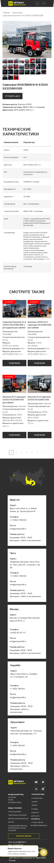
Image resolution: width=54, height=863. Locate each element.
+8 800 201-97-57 (18, 632)
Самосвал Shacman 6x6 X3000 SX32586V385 (23, 15)
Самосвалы (17, 12)
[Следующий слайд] (47, 39)
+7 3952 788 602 (37, 822)
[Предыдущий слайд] (6, 39)
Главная (6, 12)
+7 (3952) (14, 576)
